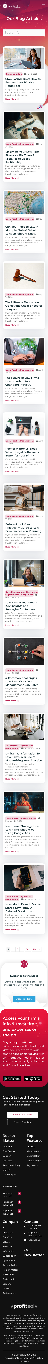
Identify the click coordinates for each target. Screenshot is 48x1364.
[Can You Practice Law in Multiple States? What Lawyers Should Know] (24, 202)
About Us (8, 1232)
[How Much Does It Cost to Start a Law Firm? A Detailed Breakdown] (24, 878)
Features (7, 1160)
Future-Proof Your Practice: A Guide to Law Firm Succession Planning (23, 528)
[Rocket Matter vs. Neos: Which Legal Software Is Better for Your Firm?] (24, 424)
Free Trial (7, 1146)
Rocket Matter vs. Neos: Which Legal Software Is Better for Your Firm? (22, 452)
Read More (10, 99)
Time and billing (14, 74)
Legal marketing (27, 818)
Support (7, 1156)
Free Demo (9, 1151)
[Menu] (43, 6)
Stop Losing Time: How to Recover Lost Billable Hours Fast (23, 82)
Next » (36, 949)
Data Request (10, 1174)
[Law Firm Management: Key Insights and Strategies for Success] (24, 573)
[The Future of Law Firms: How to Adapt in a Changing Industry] (24, 351)
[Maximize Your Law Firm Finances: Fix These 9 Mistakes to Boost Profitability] (24, 125)
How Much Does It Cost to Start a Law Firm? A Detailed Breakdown (23, 908)
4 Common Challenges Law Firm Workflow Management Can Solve (21, 681)
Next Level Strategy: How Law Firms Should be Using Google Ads (22, 830)
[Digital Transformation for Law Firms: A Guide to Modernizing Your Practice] (24, 727)
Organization (33, 1156)
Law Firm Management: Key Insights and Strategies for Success (21, 606)
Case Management (15, 592)
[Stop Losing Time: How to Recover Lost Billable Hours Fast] (24, 58)
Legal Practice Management (20, 144)
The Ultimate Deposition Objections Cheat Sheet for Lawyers (23, 306)
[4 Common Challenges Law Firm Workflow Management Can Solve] (24, 651)
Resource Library (11, 1165)
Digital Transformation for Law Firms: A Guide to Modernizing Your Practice (23, 757)
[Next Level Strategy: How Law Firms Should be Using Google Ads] (24, 802)
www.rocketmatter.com (18, 1358)
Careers (7, 1284)
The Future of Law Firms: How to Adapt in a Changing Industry (22, 381)
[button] (24, 999)
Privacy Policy (10, 1265)
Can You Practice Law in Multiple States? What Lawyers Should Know (22, 230)
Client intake (31, 592)
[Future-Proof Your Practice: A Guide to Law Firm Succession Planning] (24, 497)
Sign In (6, 1170)
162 (28, 949)
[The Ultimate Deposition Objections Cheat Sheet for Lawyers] (24, 276)
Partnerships (9, 1279)
